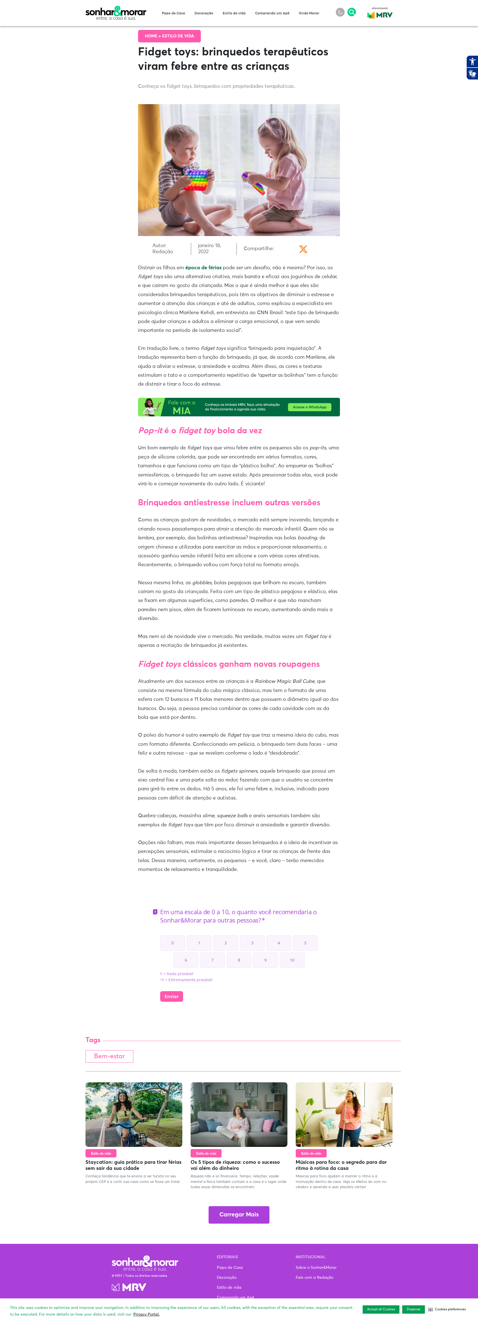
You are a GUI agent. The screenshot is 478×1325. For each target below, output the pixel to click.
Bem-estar (109, 1056)
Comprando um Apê (272, 13)
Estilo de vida (234, 13)
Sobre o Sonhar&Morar (316, 1268)
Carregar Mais (239, 1215)
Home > (153, 36)
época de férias (203, 267)
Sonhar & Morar (115, 9)
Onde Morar (309, 13)
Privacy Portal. (146, 1314)
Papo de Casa (173, 13)
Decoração (203, 13)
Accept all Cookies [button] (381, 1309)
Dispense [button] (413, 1309)
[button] (447, 1309)
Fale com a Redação (314, 1278)
